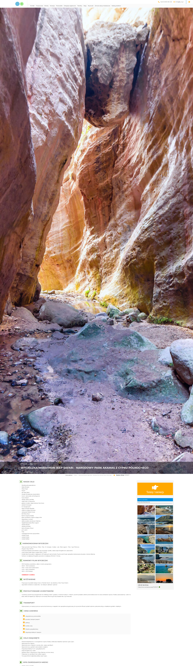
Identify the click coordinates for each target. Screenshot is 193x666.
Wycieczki (90, 5)
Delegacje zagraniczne (70, 5)
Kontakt (32, 5)
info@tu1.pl (179, 2)
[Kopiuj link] (159, 587)
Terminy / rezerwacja (155, 492)
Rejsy (85, 5)
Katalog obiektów (116, 5)
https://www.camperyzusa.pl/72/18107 (148, 587)
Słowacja (52, 5)
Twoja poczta (39, 5)
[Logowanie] (189, 2)
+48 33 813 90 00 (166, 2)
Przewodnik (59, 5)
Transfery (79, 5)
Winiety (46, 5)
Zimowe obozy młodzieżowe (102, 5)
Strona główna (69, 475)
